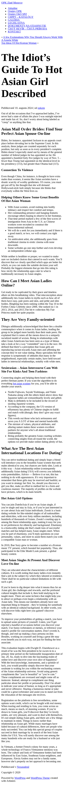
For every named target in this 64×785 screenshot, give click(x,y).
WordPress (20, 778)
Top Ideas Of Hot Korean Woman (19, 43)
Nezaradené (23, 767)
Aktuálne (12, 8)
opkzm (41, 108)
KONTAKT (14, 31)
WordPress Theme (40, 778)
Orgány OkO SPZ (17, 14)
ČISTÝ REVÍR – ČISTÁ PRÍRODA (27, 28)
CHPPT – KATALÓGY (20, 17)
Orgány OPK (15, 11)
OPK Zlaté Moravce (11, 2)
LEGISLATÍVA (16, 22)
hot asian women (22, 383)
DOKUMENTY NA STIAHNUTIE (27, 25)
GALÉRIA (14, 20)
